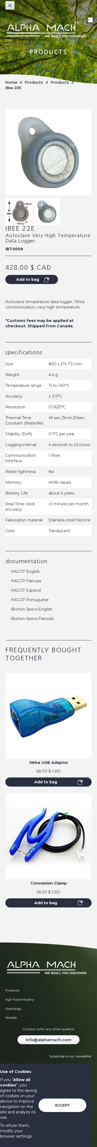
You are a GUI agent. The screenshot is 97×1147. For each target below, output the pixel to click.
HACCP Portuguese (30, 599)
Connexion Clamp (48, 883)
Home (11, 82)
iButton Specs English (31, 609)
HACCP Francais (26, 580)
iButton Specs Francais (32, 618)
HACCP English (25, 571)
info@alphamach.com (48, 1039)
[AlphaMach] (48, 31)
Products (34, 82)
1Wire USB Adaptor (48, 762)
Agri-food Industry (19, 999)
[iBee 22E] (18, 211)
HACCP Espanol (26, 590)
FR (76, 23)
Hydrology (13, 1008)
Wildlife (11, 1018)
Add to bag (45, 782)
